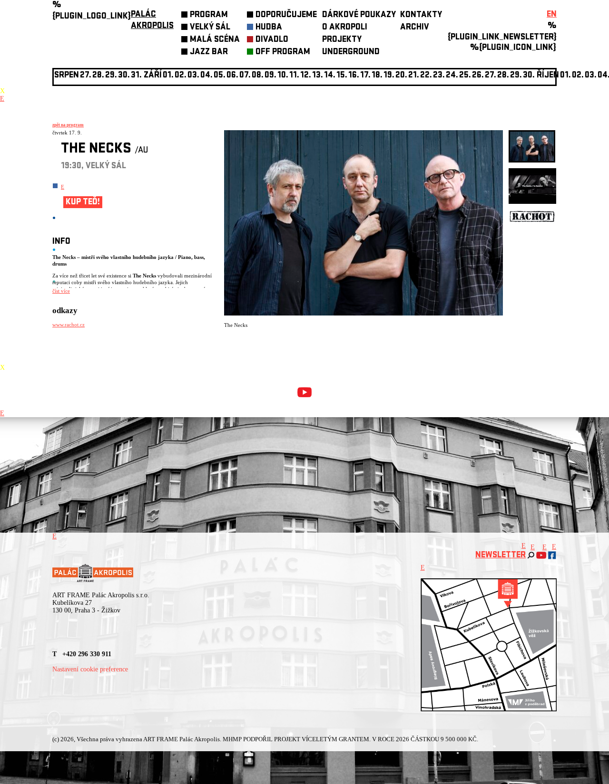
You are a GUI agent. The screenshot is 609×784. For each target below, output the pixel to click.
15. (341, 75)
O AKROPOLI (344, 27)
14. (329, 75)
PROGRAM (209, 15)
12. (305, 75)
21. (413, 75)
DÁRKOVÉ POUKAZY (359, 15)
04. (206, 75)
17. (365, 75)
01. (565, 75)
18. (377, 75)
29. (516, 75)
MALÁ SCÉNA (215, 40)
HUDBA (268, 27)
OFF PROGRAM (282, 52)
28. (503, 75)
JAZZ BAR (209, 52)
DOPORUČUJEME (286, 15)
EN (552, 15)
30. (529, 75)
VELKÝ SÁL (210, 27)
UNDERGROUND (351, 52)
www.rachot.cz (68, 324)
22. (426, 75)
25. (465, 75)
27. (490, 75)
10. (282, 75)
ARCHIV (414, 27)
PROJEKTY (342, 40)
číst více (61, 291)
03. (591, 75)
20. (401, 75)
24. (452, 75)
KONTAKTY (421, 15)
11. (294, 75)
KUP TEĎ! (83, 202)
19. (388, 75)
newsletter (500, 555)
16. (353, 75)
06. (232, 75)
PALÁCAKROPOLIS (152, 21)
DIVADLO (271, 40)
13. (317, 75)
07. (245, 75)
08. (258, 75)
